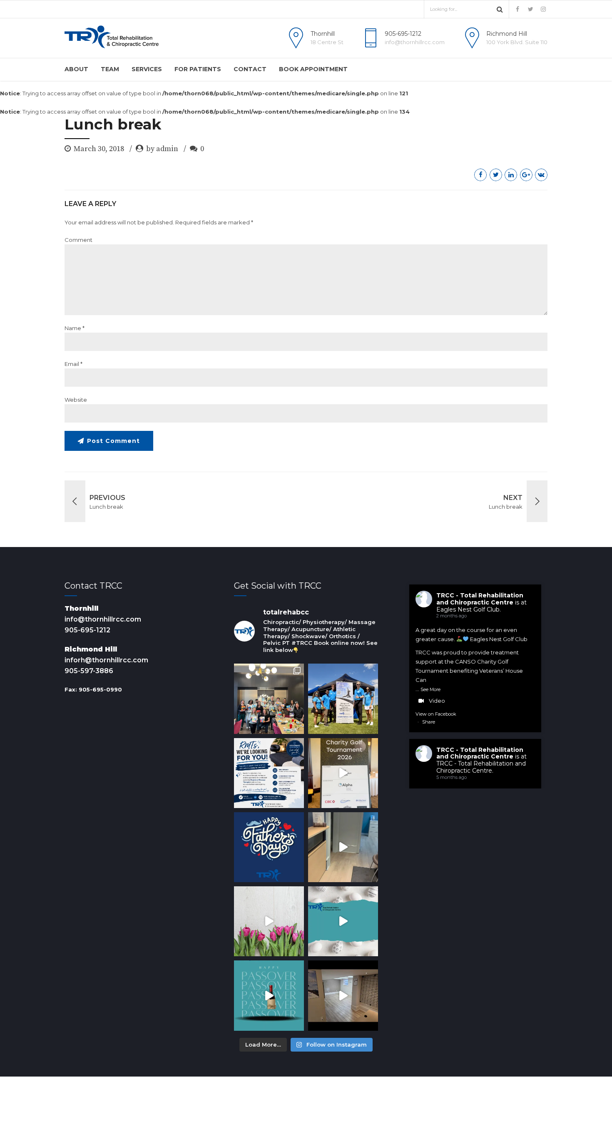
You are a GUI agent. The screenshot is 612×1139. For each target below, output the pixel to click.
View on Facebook (435, 714)
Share (428, 722)
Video (437, 700)
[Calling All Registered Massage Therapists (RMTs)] (269, 773)
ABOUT (76, 69)
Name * (75, 328)
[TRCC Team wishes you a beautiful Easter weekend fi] (343, 921)
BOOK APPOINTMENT (313, 69)
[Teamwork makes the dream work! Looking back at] (343, 699)
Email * (73, 364)
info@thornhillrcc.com (103, 619)
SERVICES (147, 69)
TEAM (110, 69)
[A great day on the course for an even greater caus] (343, 773)
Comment (78, 239)
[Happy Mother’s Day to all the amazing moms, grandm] (269, 921)
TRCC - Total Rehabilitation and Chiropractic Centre (479, 599)
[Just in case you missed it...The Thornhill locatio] (343, 847)
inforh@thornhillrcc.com (106, 660)
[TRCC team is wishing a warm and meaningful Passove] (269, 995)
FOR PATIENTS (197, 69)
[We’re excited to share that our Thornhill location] (343, 995)
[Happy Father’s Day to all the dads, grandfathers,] (269, 847)
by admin (162, 149)
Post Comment (113, 441)
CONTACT (250, 69)
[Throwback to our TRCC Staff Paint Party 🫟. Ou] (269, 699)
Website (76, 399)
